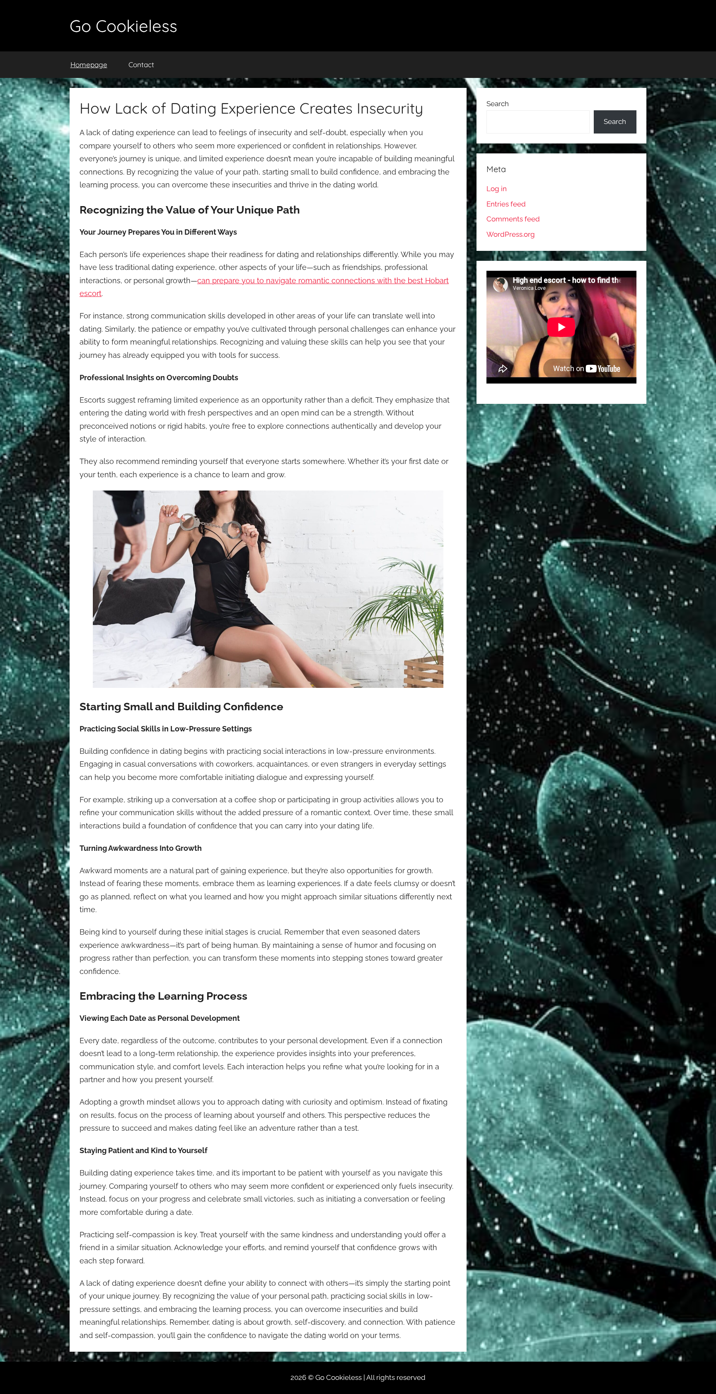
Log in (496, 189)
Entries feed (506, 204)
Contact (141, 64)
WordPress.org (510, 234)
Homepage (88, 64)
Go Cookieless (123, 25)
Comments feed (513, 219)
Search (497, 104)
